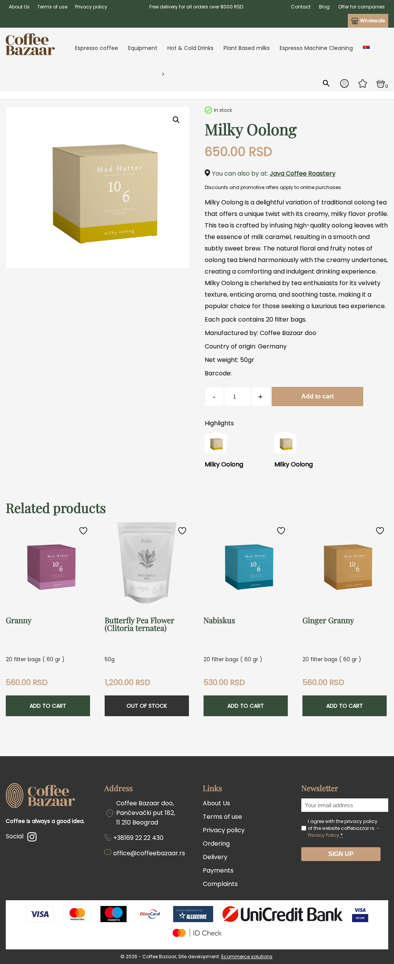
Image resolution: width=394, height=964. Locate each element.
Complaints (220, 883)
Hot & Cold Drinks (190, 48)
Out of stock (147, 706)
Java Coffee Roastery (303, 173)
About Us (19, 6)
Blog (324, 6)
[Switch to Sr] (366, 48)
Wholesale (372, 20)
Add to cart (317, 396)
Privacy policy (91, 6)
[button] (176, 120)
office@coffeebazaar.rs (149, 853)
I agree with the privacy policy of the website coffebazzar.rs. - (343, 828)
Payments (218, 870)
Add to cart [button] (48, 706)
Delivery (215, 857)
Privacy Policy (323, 835)
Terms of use (52, 6)
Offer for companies (361, 6)
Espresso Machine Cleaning (316, 48)
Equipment (142, 48)
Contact (301, 6)
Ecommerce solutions (246, 956)
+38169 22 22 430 (138, 837)
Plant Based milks (247, 48)
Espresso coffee (96, 48)
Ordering (216, 843)
